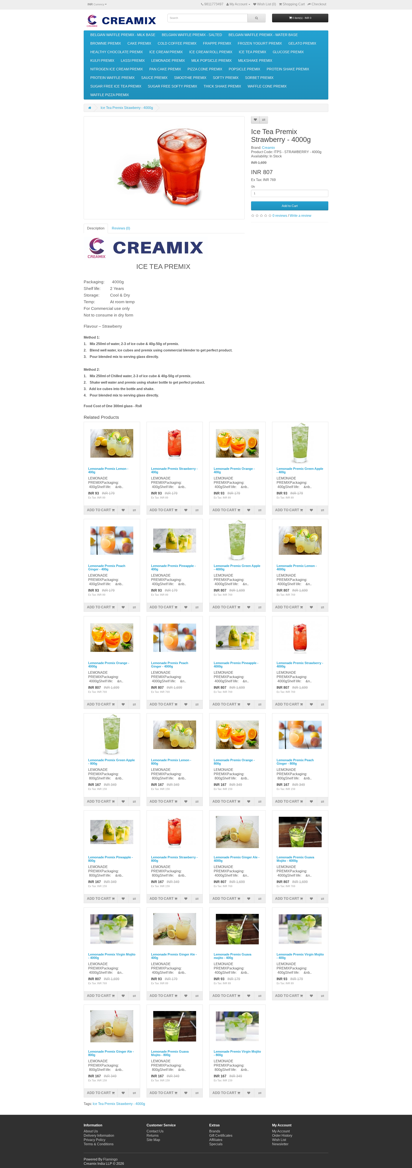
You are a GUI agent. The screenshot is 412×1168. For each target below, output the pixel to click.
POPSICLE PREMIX (244, 69)
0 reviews (280, 215)
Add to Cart (290, 206)
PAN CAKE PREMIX (165, 69)
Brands (214, 1131)
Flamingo (110, 1159)
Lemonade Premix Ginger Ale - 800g (111, 1053)
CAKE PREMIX (139, 43)
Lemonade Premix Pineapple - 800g (110, 859)
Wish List (279, 1140)
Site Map (153, 1140)
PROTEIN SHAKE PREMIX (288, 69)
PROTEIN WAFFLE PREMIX (112, 78)
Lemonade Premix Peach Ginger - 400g (106, 567)
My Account (281, 1131)
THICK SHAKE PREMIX (222, 86)
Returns (153, 1135)
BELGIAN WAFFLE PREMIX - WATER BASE (263, 35)
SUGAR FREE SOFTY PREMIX (172, 86)
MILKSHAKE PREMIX (255, 60)
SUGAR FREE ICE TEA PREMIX (115, 86)
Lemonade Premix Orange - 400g (234, 470)
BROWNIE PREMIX (105, 43)
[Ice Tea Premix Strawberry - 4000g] (164, 167)
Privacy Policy (94, 1140)
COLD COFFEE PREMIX (177, 43)
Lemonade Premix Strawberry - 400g (174, 470)
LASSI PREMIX (133, 60)
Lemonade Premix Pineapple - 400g (173, 567)
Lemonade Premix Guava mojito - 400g (232, 956)
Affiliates (215, 1140)
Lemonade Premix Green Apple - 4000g (237, 567)
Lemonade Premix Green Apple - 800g (111, 762)
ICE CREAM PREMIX (166, 52)
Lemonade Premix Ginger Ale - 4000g (236, 859)
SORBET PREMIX (259, 78)
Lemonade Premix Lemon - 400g (108, 470)
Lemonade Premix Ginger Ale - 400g (174, 956)
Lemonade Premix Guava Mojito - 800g (170, 1053)
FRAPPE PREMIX (217, 43)
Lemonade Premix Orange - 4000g (108, 664)
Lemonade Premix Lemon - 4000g (297, 567)
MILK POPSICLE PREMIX (211, 60)
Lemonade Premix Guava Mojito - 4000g (295, 859)
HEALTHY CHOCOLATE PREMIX (116, 52)
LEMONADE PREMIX (168, 60)
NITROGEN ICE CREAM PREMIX (116, 69)
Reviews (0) (121, 228)
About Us (91, 1131)
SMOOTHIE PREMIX (190, 78)
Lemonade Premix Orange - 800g (234, 762)
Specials (216, 1144)
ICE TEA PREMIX (252, 52)
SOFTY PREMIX (226, 78)
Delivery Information (99, 1135)
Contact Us (155, 1131)
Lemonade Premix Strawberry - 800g (174, 859)
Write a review (300, 215)
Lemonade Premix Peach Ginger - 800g (295, 762)
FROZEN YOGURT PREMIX (260, 43)
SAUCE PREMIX (154, 78)
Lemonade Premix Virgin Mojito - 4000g (111, 956)
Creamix (268, 147)
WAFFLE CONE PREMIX (267, 86)
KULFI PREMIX (102, 60)
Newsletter (280, 1144)
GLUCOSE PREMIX (288, 52)
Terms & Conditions (99, 1144)
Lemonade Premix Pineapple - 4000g (236, 664)
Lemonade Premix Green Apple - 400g (300, 470)
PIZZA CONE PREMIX (205, 69)
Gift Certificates (220, 1135)
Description (96, 228)
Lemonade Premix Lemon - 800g (171, 762)
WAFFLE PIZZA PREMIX (109, 95)
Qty (253, 186)
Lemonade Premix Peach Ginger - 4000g (169, 664)
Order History (282, 1135)
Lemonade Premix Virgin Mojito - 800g (237, 1053)
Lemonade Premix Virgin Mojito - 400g (300, 956)
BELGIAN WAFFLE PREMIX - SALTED (192, 35)
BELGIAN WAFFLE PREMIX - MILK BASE (122, 35)
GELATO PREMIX (302, 43)
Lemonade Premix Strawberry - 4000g (300, 664)
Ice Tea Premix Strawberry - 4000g (127, 108)
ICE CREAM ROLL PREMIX (210, 52)
